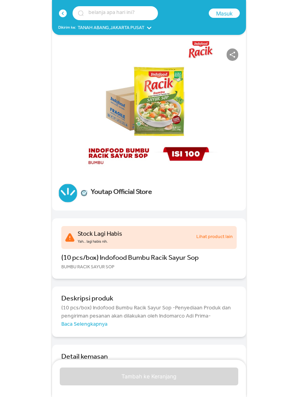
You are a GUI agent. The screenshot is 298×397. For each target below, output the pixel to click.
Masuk (224, 13)
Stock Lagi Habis (100, 234)
